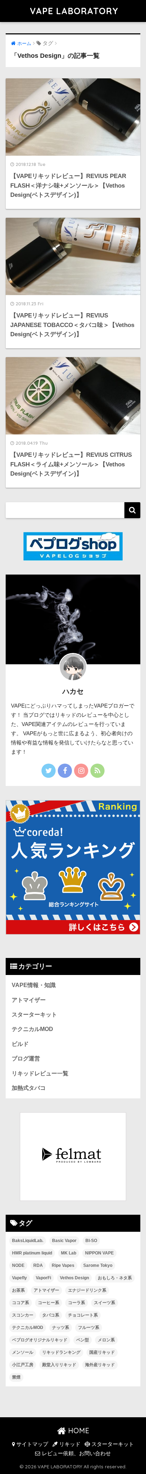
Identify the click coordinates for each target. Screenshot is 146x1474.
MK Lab (68, 1253)
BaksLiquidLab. (27, 1240)
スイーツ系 (104, 1302)
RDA (38, 1265)
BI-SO (91, 1240)
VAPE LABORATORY (74, 10)
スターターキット (34, 1015)
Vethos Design (74, 1277)
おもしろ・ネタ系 (115, 1277)
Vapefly (19, 1277)
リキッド (69, 1444)
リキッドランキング (61, 1352)
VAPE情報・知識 (34, 985)
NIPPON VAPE (99, 1253)
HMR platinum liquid (32, 1253)
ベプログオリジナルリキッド (39, 1339)
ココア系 (20, 1302)
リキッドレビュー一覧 (40, 1073)
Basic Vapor (64, 1240)
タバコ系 (50, 1315)
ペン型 (82, 1339)
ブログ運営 (26, 1058)
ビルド (20, 1044)
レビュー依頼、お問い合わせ (75, 1453)
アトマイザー (29, 1000)
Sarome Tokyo (97, 1265)
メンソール (22, 1352)
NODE (18, 1265)
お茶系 (18, 1290)
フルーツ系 (88, 1327)
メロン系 (106, 1339)
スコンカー (22, 1315)
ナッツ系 (60, 1327)
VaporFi (43, 1277)
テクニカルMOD (32, 1029)
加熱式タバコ (29, 1088)
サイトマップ (31, 1444)
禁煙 (16, 1377)
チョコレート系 (83, 1315)
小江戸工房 (22, 1364)
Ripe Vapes (63, 1265)
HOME (77, 1430)
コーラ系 (76, 1302)
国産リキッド (102, 1352)
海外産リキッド (100, 1364)
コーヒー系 (48, 1302)
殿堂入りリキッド (59, 1364)
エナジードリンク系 (87, 1290)
